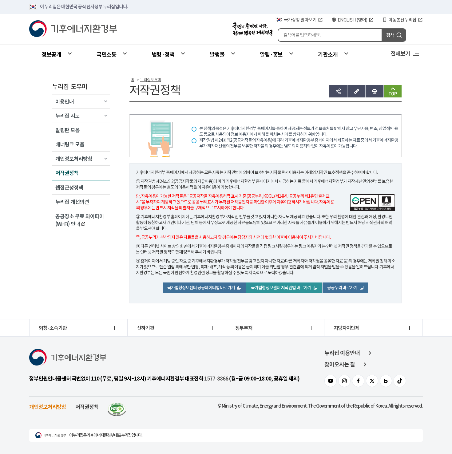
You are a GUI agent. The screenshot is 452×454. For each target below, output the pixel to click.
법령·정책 (163, 54)
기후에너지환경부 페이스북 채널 (358, 381)
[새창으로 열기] (117, 406)
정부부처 (243, 327)
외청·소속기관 (53, 327)
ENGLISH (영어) (352, 20)
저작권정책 (86, 406)
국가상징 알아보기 (300, 20)
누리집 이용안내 (342, 353)
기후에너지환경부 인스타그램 (344, 381)
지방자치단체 (346, 327)
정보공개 (51, 54)
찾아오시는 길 (339, 364)
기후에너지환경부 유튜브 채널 (330, 381)
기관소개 (328, 54)
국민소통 (106, 54)
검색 (390, 35)
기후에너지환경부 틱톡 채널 (400, 381)
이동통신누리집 (402, 20)
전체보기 (400, 53)
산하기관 (145, 327)
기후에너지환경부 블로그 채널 (386, 381)
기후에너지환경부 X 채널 (372, 381)
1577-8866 (216, 378)
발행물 (217, 54)
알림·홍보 (271, 54)
